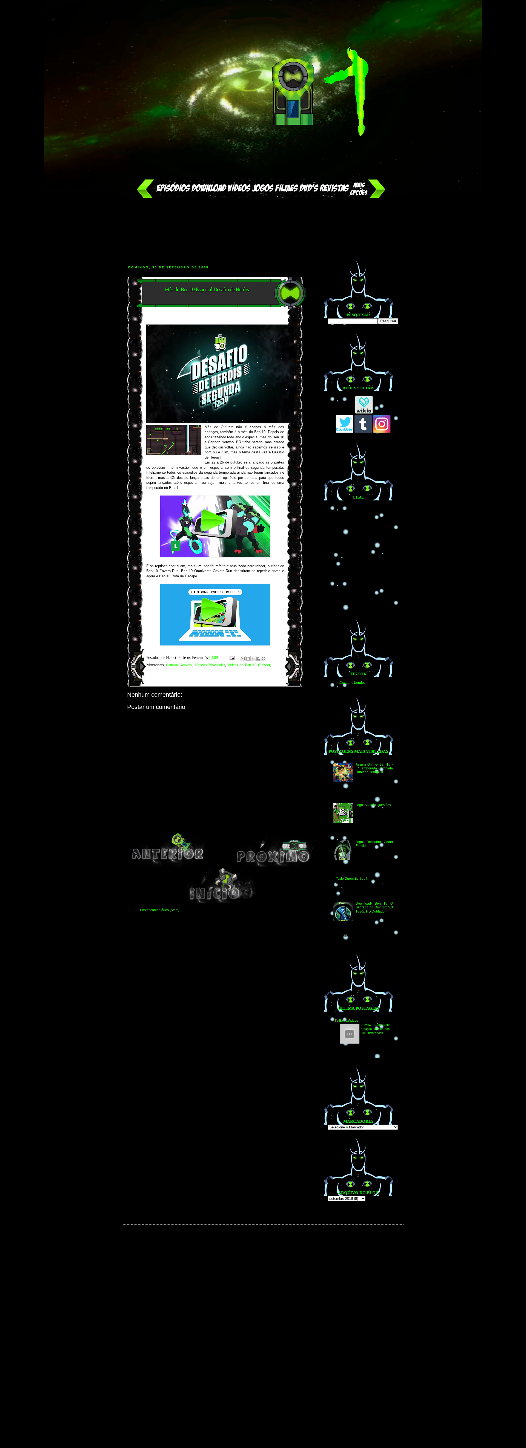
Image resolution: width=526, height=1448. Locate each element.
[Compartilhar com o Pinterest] (263, 658)
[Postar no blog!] (248, 658)
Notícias (201, 665)
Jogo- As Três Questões (373, 805)
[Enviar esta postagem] (232, 657)
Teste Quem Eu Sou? (351, 879)
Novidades (217, 665)
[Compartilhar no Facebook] (258, 658)
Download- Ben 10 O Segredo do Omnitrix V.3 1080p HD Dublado (374, 907)
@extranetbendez (352, 683)
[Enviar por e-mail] (242, 658)
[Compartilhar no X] (253, 658)
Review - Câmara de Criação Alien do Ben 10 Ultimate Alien (375, 1029)
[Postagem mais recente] (167, 865)
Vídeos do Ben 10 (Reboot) (249, 665)
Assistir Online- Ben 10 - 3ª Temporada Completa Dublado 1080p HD (374, 768)
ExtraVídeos (348, 1021)
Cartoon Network (179, 665)
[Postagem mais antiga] (273, 865)
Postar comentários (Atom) (159, 910)
